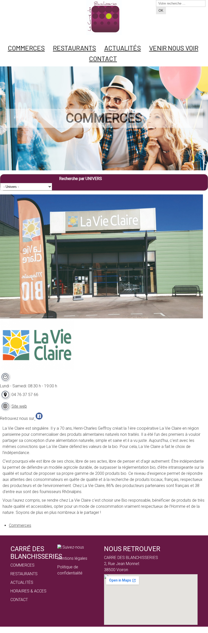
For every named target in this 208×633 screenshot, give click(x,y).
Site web (19, 406)
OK (161, 10)
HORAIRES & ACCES (28, 591)
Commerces (20, 525)
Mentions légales (72, 558)
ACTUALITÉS (21, 582)
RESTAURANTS (24, 573)
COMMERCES (22, 565)
